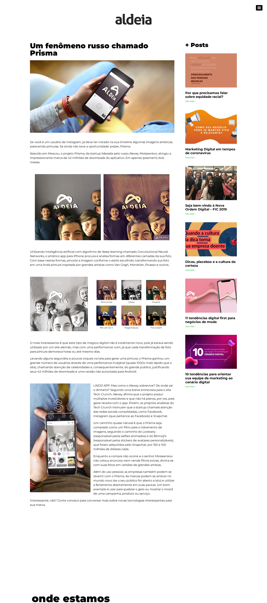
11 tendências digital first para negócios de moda (210, 320)
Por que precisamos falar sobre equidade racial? (206, 95)
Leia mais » (190, 101)
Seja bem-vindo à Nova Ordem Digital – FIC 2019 (206, 208)
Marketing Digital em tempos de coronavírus (210, 151)
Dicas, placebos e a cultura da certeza (210, 264)
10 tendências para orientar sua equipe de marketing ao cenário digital (209, 378)
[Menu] (259, 8)
